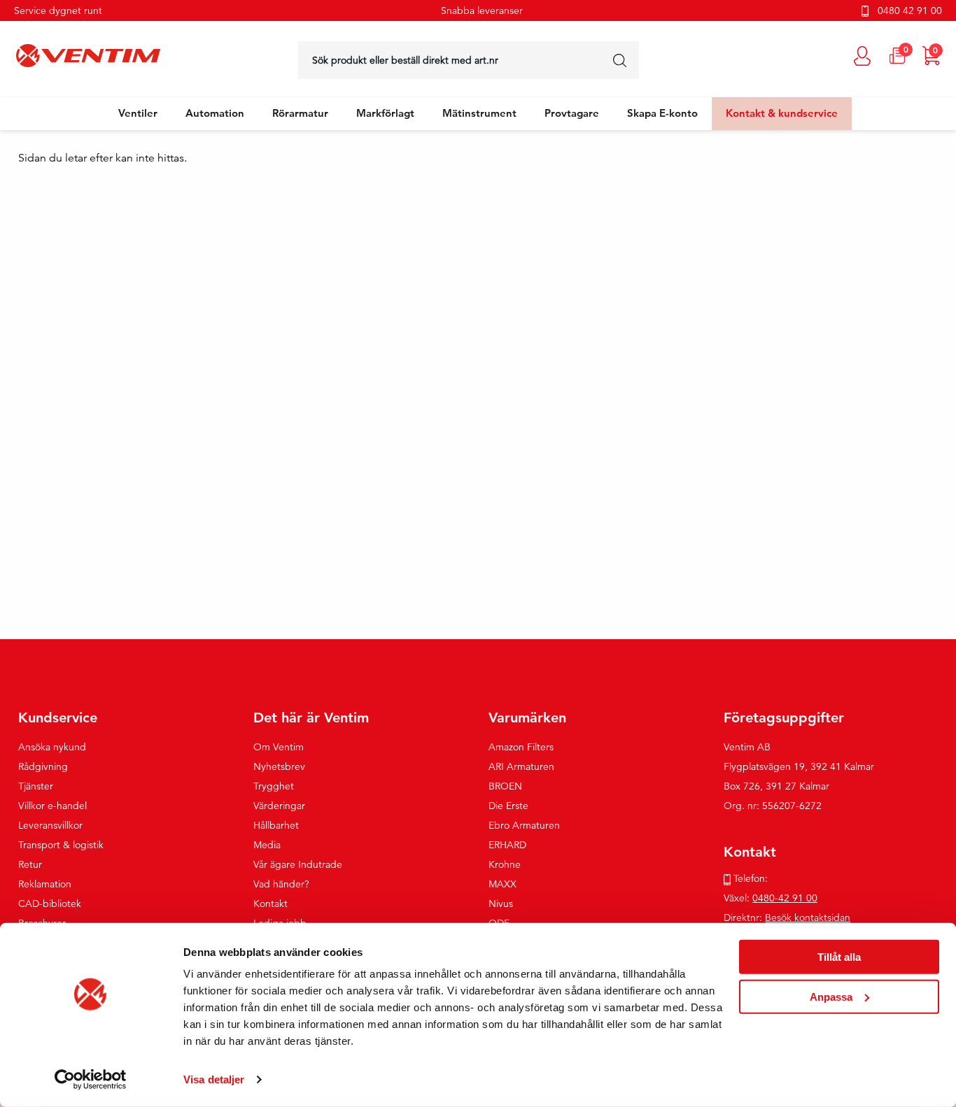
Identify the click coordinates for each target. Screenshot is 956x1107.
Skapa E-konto (662, 113)
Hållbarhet (276, 825)
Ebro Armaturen (524, 825)
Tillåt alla (839, 957)
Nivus (500, 903)
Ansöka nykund (52, 747)
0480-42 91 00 (784, 898)
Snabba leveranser (482, 10)
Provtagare (571, 113)
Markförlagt (385, 113)
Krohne (504, 864)
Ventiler (137, 113)
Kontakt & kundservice (782, 113)
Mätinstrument (479, 113)
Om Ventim (278, 747)
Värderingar (279, 805)
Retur (30, 864)
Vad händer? (281, 884)
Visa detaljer (213, 1079)
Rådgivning (43, 766)
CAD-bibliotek (49, 903)
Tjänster (35, 786)
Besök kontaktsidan (807, 917)
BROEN (505, 786)
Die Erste (508, 805)
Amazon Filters (521, 747)
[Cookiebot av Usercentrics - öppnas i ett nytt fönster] (90, 1079)
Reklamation (44, 884)
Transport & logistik (61, 844)
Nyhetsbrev (279, 766)
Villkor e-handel (52, 805)
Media (267, 844)
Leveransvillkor (50, 825)
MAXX (502, 884)
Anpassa (831, 996)
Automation (214, 113)
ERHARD (507, 844)
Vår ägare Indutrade (297, 864)
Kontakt (270, 903)
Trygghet (273, 786)
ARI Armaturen (521, 766)
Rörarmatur (300, 113)
